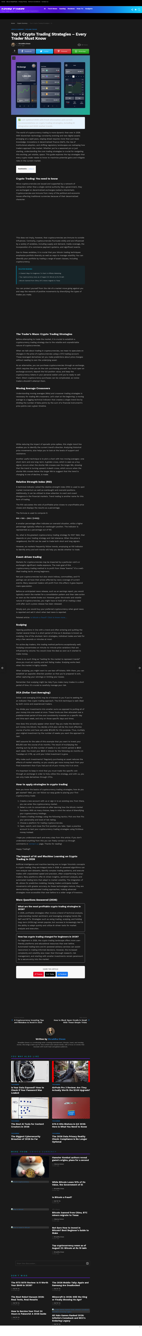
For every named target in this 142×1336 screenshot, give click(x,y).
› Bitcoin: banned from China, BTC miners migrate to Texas (39, 280)
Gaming (62, 9)
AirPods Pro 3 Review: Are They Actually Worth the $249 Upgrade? (71, 1088)
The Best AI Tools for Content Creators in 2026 (27, 1125)
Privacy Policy (23, 1)
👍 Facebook (62, 974)
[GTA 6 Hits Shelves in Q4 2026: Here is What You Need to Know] (71, 1108)
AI (45, 9)
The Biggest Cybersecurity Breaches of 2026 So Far (25, 1137)
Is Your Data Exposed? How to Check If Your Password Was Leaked (27, 1090)
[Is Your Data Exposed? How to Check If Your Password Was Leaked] (30, 1071)
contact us (34, 844)
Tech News (52, 9)
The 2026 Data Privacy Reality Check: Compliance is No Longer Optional (69, 1139)
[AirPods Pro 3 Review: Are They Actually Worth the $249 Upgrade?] (71, 1071)
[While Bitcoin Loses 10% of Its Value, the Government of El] (30, 1182)
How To (80, 9)
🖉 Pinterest (38, 974)
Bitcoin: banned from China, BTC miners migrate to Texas (69, 1213)
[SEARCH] (139, 10)
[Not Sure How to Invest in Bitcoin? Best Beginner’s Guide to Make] (30, 1227)
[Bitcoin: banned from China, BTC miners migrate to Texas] (30, 1209)
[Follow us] (132, 10)
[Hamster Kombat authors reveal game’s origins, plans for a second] (30, 1167)
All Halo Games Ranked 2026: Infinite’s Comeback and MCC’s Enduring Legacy (68, 1318)
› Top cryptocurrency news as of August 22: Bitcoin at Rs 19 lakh (41, 277)
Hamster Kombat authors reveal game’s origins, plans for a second (70, 1158)
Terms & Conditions (34, 1)
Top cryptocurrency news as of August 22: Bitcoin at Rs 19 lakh (69, 1246)
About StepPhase (11, 1)
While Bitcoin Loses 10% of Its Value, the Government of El (68, 1183)
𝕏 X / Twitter (50, 974)
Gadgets (89, 9)
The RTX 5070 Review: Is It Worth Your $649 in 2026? (29, 1283)
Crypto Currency (43, 1152)
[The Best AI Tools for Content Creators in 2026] (30, 1108)
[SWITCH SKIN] (135, 10)
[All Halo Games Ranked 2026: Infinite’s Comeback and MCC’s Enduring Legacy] (71, 1311)
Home (3, 1)
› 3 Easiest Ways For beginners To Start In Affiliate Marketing (40, 273)
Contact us (45, 1)
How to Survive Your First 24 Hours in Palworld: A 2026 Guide (28, 1312)
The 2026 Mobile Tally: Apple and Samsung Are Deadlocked (70, 1283)
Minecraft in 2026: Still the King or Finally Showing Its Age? (69, 1298)
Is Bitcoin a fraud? (62, 1197)
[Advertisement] (50, 218)
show (31, 169)
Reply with (87, 1263)
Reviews (71, 9)
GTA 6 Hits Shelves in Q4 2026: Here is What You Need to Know (69, 1125)
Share (13, 58)
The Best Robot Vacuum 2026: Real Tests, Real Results (27, 1298)
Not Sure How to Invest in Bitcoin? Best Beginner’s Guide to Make (70, 1230)
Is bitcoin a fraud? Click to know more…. (48, 617)
